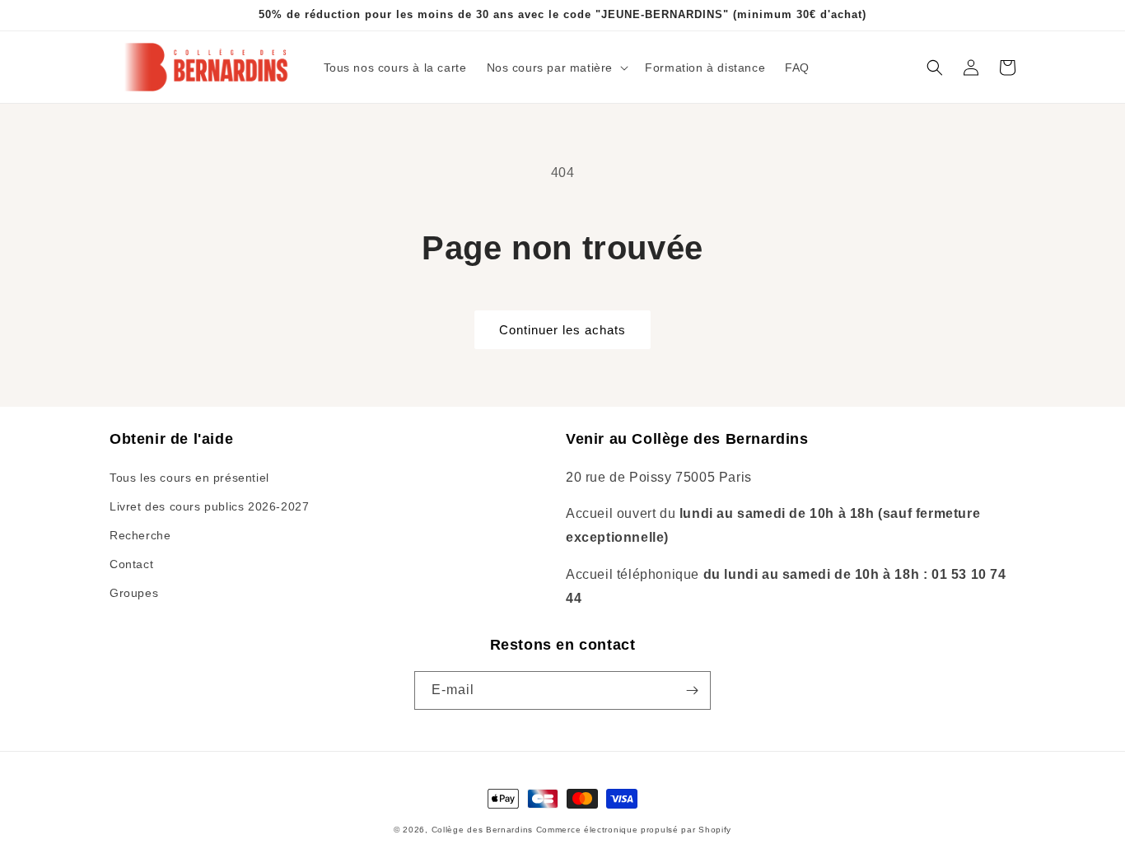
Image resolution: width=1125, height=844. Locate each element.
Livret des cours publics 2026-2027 (209, 506)
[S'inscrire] (692, 690)
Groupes (134, 592)
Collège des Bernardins (482, 829)
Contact (131, 564)
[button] (556, 67)
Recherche (140, 535)
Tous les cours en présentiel (189, 477)
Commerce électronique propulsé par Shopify (633, 829)
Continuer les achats (562, 330)
